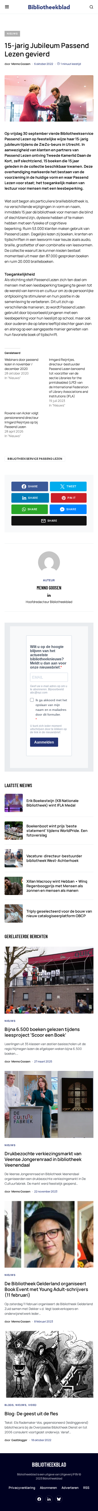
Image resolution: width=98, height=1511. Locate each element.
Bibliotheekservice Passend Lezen (35, 459)
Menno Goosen (49, 587)
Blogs (9, 1405)
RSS (86, 1487)
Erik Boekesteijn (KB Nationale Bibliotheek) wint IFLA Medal (52, 803)
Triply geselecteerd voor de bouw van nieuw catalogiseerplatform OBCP (59, 913)
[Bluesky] (58, 1499)
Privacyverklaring (22, 1487)
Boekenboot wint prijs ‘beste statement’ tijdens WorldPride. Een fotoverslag (57, 830)
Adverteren (70, 1487)
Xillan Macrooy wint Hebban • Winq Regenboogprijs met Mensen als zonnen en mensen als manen (56, 886)
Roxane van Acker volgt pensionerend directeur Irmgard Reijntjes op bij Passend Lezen (22, 420)
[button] (7, 7)
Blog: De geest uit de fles (31, 1413)
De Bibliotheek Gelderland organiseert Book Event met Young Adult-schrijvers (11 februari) (46, 1289)
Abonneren (48, 1487)
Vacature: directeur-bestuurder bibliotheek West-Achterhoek (54, 858)
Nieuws (12, 33)
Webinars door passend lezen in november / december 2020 (21, 364)
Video (32, 1405)
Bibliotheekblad (49, 1464)
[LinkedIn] (49, 1499)
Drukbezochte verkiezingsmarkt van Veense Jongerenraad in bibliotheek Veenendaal (43, 1159)
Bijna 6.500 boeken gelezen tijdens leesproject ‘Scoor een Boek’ (42, 1032)
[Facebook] (39, 1499)
